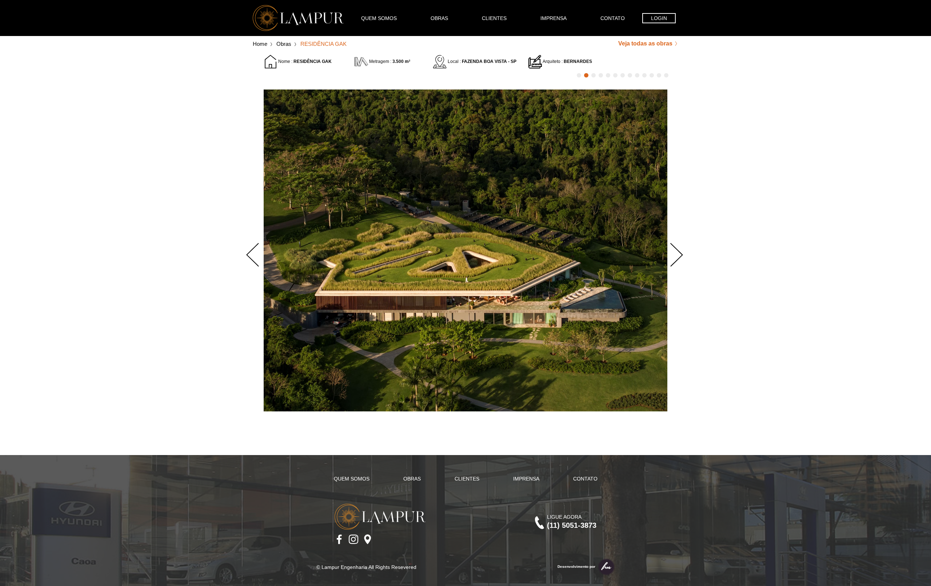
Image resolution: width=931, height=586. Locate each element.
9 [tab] (637, 75)
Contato (612, 18)
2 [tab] (586, 75)
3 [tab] (593, 75)
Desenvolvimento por (577, 567)
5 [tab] (608, 75)
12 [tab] (659, 75)
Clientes (494, 18)
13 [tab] (666, 75)
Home (260, 44)
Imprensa (553, 18)
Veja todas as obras (646, 43)
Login (659, 18)
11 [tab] (652, 75)
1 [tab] (579, 75)
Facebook (339, 539)
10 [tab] (644, 75)
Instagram (353, 539)
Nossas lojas (367, 539)
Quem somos (379, 18)
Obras (439, 18)
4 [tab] (601, 75)
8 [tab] (630, 75)
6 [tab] (615, 75)
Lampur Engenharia (298, 18)
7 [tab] (622, 75)
